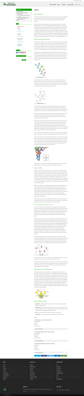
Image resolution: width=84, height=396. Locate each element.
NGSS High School (21, 36)
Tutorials (64, 4)
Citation (4, 379)
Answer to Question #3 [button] (39, 352)
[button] (80, 4)
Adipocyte (31, 364)
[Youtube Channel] (23, 52)
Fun (76, 4)
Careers (4, 366)
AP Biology (20, 35)
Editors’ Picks (20, 41)
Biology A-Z (20, 29)
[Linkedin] (77, 0)
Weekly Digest (20, 42)
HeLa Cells (31, 379)
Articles (19, 30)
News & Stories (70, 4)
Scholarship (5, 377)
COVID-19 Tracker (52, 4)
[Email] (64, 356)
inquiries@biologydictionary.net (32, 391)
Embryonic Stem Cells (33, 377)
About (4, 364)
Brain (57, 377)
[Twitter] (78, 0)
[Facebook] (73, 0)
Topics (58, 4)
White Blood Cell (32, 366)
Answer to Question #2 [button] (39, 340)
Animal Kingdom (21, 31)
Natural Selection (59, 379)
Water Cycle (58, 366)
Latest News (20, 40)
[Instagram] (75, 0)
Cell (57, 364)
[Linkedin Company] (22, 52)
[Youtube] (80, 0)
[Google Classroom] (37, 356)
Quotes (19, 46)
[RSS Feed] (25, 52)
